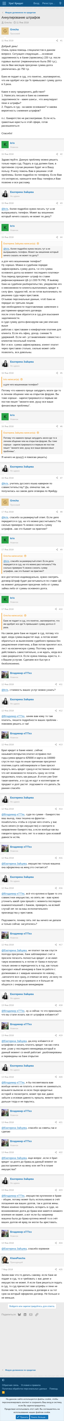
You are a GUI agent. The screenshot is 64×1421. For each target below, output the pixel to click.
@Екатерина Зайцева (14, 863)
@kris (4, 208)
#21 (61, 1122)
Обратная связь (10, 1385)
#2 (61, 154)
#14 (61, 809)
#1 (61, 40)
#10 (61, 609)
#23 (61, 1190)
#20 (61, 1077)
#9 (61, 549)
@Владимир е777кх (13, 716)
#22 (61, 1152)
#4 (61, 237)
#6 (61, 426)
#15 (61, 858)
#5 (61, 373)
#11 (61, 684)
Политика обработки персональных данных (24, 1388)
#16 (61, 888)
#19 (61, 1035)
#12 (61, 710)
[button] (3, 1380)
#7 (61, 478)
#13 (61, 744)
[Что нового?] (60, 3)
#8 (61, 512)
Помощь (53, 1388)
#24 (61, 1243)
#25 (61, 1269)
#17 (61, 945)
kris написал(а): (11, 379)
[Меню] (4, 3)
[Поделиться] (57, 40)
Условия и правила (30, 1385)
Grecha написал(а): (13, 556)
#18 (61, 1005)
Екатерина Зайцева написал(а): (19, 243)
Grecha (8, 22)
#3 (61, 203)
